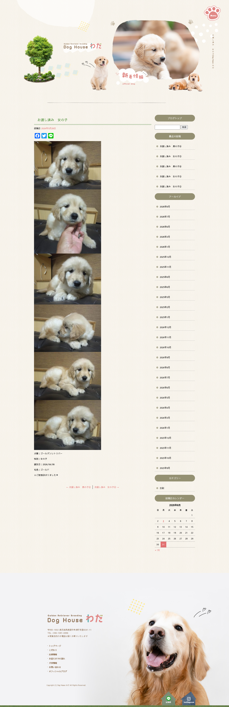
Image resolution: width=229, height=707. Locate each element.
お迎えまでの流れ (57, 658)
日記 (162, 488)
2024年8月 (165, 367)
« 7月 (157, 550)
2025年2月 (165, 307)
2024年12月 (165, 327)
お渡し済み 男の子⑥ (171, 146)
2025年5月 (165, 297)
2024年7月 (165, 377)
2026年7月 (165, 216)
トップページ (55, 645)
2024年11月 (165, 337)
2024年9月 (165, 357)
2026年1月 (165, 246)
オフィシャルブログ (58, 671)
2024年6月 (165, 387)
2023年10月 (165, 457)
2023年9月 (165, 468)
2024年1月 (165, 427)
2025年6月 (165, 287)
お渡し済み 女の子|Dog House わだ (213, 51)
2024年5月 (165, 397)
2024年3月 (165, 417)
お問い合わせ (55, 667)
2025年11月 (165, 266)
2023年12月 (165, 437)
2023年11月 (165, 447)
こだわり (53, 650)
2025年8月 (165, 277)
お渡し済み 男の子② (78, 487)
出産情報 (53, 654)
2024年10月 (165, 347)
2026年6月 (165, 226)
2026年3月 (165, 236)
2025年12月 (165, 256)
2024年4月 (165, 407)
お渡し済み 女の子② (171, 186)
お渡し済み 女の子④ (106, 487)
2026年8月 (165, 206)
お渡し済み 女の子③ (171, 176)
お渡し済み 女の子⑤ (171, 156)
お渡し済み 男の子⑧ (171, 166)
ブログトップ (175, 118)
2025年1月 (165, 317)
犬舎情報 (53, 663)
